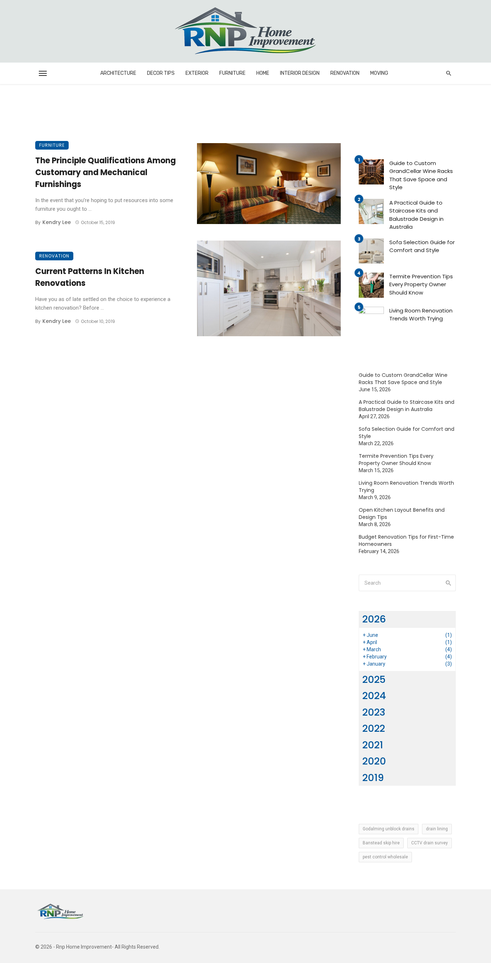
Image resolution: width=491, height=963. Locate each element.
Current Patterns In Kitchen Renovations (89, 277)
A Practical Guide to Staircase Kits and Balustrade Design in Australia (416, 215)
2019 (373, 778)
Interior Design (300, 73)
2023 (373, 712)
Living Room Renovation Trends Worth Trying (421, 315)
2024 (374, 696)
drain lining (437, 828)
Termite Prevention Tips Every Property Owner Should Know (421, 284)
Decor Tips (161, 73)
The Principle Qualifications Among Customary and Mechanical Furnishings (105, 172)
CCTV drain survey (429, 842)
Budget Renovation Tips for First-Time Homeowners (406, 540)
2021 (372, 745)
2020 (374, 761)
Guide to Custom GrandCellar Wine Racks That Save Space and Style (421, 175)
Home (262, 73)
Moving (379, 73)
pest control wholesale (385, 856)
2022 (373, 728)
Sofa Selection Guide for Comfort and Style (422, 246)
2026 (374, 619)
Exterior (196, 73)
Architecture (118, 73)
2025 (374, 679)
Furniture (232, 73)
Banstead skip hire (381, 842)
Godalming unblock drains (388, 828)
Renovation (344, 73)
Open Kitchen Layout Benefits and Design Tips (402, 513)
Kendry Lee (56, 222)
